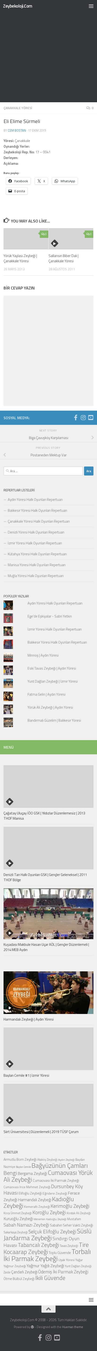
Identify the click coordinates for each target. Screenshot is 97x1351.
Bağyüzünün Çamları (60, 1165)
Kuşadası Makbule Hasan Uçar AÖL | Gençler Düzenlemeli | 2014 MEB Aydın (46, 947)
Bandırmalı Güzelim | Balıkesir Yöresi (54, 720)
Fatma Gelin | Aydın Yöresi (46, 694)
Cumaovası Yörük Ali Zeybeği (48, 1176)
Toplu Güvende (59, 1252)
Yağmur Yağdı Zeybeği (45, 1265)
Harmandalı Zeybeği (34, 1199)
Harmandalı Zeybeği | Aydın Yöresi (29, 1019)
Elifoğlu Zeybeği (30, 1193)
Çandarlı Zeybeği (24, 1272)
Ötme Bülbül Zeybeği (19, 1278)
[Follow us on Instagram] (83, 417)
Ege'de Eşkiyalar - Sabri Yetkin (50, 616)
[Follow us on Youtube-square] (90, 417)
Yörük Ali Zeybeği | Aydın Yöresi (50, 707)
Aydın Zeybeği (66, 1160)
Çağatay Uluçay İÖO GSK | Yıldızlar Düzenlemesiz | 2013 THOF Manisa (44, 815)
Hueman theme (72, 1326)
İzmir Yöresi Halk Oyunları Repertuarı (35, 543)
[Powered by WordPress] (32, 1327)
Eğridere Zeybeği (55, 1193)
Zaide (7, 1272)
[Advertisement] (48, 51)
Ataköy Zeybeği (47, 1159)
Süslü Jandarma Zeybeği (48, 1234)
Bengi (10, 1173)
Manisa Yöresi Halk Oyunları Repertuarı (36, 565)
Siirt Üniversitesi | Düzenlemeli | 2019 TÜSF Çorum (41, 1131)
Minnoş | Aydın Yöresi (43, 655)
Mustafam (74, 1218)
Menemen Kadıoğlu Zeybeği (50, 1219)
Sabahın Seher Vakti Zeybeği (71, 1225)
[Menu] (91, 6)
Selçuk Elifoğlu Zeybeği (52, 1231)
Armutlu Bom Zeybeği (20, 1159)
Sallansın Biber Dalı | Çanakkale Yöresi (63, 258)
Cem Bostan (17, 130)
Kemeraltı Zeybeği (37, 1206)
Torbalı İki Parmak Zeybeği (47, 1255)
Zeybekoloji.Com (17, 5)
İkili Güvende (50, 1277)
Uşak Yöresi (66, 1259)
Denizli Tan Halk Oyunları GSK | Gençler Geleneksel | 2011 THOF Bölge (45, 877)
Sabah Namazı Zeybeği (26, 1224)
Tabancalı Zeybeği (38, 1244)
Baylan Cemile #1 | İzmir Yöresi (26, 1075)
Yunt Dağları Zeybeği (78, 1266)
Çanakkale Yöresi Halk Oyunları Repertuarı (39, 521)
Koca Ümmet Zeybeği (18, 1213)
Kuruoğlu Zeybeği (18, 1218)
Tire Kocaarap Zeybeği (46, 1248)
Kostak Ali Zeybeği (79, 1213)
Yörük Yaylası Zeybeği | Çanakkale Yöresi (20, 258)
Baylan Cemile (23, 1167)
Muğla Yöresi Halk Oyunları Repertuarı (36, 575)
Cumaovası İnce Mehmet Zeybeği (27, 1186)
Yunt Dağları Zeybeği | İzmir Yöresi (53, 681)
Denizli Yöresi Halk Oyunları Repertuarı (36, 532)
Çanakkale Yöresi (18, 107)
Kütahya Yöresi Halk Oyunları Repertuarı (37, 554)
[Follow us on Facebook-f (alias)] (75, 417)
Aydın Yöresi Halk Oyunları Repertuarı (35, 499)
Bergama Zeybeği (32, 1173)
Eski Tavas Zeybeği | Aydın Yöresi (52, 668)
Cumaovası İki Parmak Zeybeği (56, 1180)
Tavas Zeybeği (69, 1245)
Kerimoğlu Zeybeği (70, 1206)
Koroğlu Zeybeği (49, 1212)
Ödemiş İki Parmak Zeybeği (63, 1271)
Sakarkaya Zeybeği (16, 1232)
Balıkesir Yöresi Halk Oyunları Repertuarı (37, 510)
